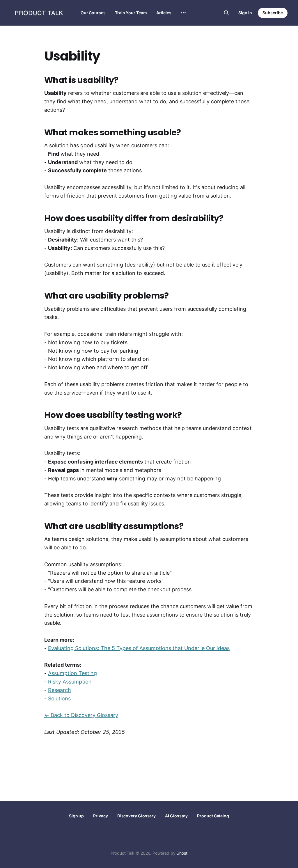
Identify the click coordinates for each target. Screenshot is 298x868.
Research (59, 690)
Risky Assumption (70, 682)
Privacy (100, 815)
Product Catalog (213, 815)
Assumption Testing (72, 673)
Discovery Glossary (136, 815)
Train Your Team (131, 12)
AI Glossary (176, 815)
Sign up (76, 815)
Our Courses (93, 12)
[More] (183, 12)
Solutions (59, 698)
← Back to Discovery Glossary (81, 715)
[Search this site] (226, 12)
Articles (163, 12)
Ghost (181, 853)
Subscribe (272, 12)
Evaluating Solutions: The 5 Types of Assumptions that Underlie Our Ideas (139, 648)
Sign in (245, 12)
